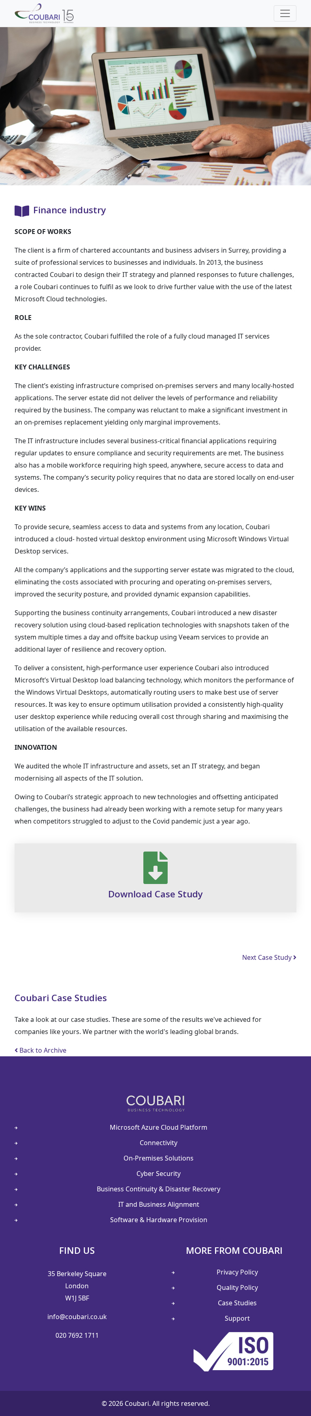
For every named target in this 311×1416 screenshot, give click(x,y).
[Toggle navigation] (285, 13)
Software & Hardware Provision (158, 1219)
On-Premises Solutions (159, 1158)
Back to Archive (42, 1050)
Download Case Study (155, 894)
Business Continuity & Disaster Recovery (158, 1188)
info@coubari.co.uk (77, 1316)
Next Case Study (267, 957)
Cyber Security (158, 1173)
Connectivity (158, 1142)
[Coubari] (44, 13)
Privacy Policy (237, 1272)
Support (237, 1318)
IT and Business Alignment (158, 1204)
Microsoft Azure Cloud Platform (158, 1127)
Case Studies (237, 1302)
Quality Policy (237, 1287)
